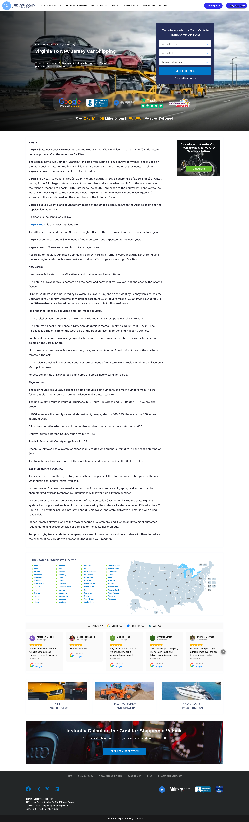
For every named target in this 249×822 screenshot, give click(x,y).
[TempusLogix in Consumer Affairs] (162, 789)
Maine (61, 581)
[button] (25, 651)
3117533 (39, 809)
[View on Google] (32, 638)
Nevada (86, 569)
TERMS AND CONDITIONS (110, 776)
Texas (110, 575)
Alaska (37, 569)
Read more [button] (34, 658)
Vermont (111, 581)
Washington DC (114, 590)
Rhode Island (89, 602)
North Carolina (89, 584)
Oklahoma (88, 593)
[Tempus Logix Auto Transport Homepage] (19, 5)
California (38, 578)
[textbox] (185, 62)
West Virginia (113, 593)
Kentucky (62, 575)
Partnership (129, 6)
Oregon (86, 596)
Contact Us (149, 6)
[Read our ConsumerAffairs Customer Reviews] (124, 102)
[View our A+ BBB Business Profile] (97, 103)
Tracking (163, 6)
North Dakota (89, 587)
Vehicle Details (185, 71)
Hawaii (36, 596)
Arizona (37, 572)
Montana (62, 602)
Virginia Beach (37, 224)
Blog (113, 6)
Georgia (37, 593)
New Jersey (88, 575)
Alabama (37, 566)
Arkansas (38, 575)
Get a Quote (213, 5)
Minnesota (63, 593)
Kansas (62, 572)
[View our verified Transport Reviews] (179, 102)
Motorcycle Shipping (76, 6)
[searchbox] (176, 44)
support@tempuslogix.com (55, 805)
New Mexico (88, 578)
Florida (36, 590)
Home (38, 44)
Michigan (62, 590)
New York (87, 581)
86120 (57, 809)
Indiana (62, 566)
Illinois (36, 602)
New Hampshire (90, 572)
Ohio (85, 590)
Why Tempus (97, 6)
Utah (110, 578)
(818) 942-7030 (236, 5)
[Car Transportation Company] (28, 789)
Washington (113, 587)
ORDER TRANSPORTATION (125, 751)
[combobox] (185, 44)
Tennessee (112, 572)
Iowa (61, 569)
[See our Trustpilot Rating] (152, 103)
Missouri (62, 599)
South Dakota (113, 569)
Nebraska (87, 566)
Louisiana (63, 578)
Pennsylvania (89, 599)
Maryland (62, 584)
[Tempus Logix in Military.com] (180, 789)
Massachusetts (65, 587)
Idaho (36, 599)
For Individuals (50, 6)
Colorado (37, 581)
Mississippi (63, 596)
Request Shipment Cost (170, 776)
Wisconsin (112, 596)
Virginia (111, 584)
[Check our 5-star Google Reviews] (70, 102)
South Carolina (114, 566)
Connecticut (39, 584)
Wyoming (112, 599)
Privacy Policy (85, 776)
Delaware (37, 587)
